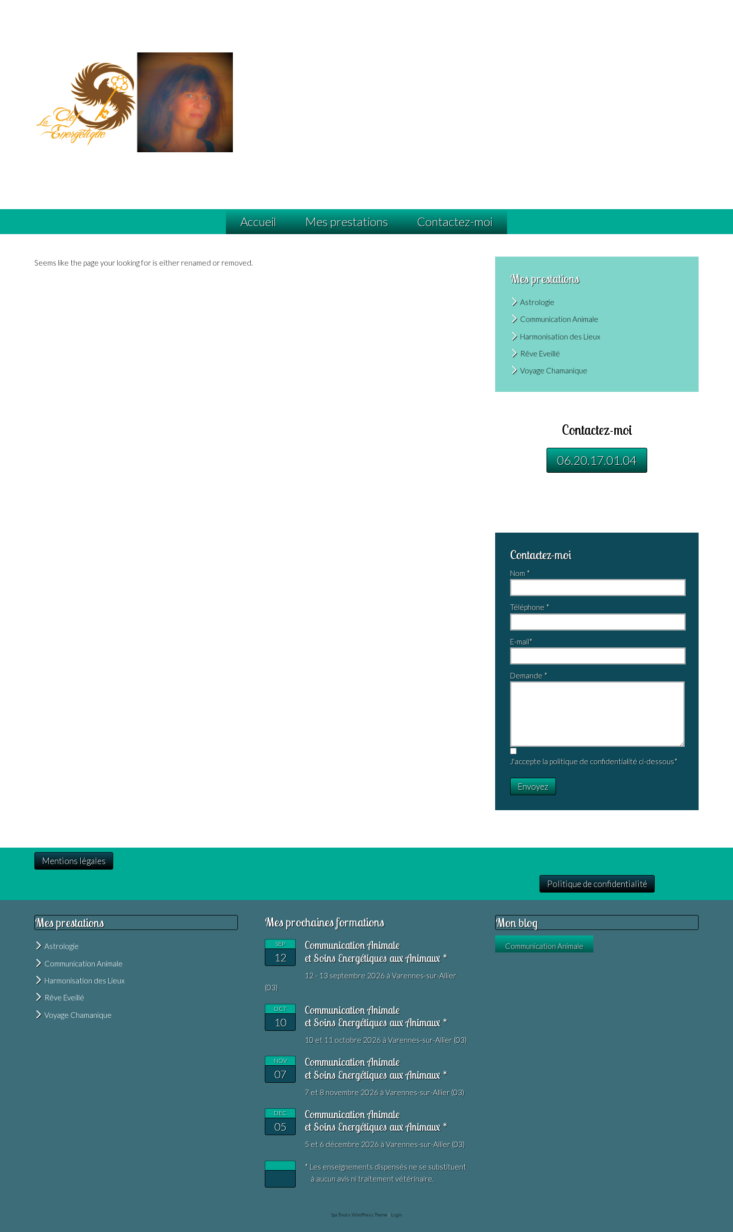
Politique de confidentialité (597, 884)
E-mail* (521, 641)
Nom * (520, 573)
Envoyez (533, 786)
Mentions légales (74, 861)
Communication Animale (544, 945)
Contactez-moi (455, 221)
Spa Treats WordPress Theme (359, 1215)
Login (396, 1215)
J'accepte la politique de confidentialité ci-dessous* (594, 761)
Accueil (258, 221)
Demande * (529, 675)
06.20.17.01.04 (597, 460)
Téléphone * (530, 607)
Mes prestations (346, 221)
